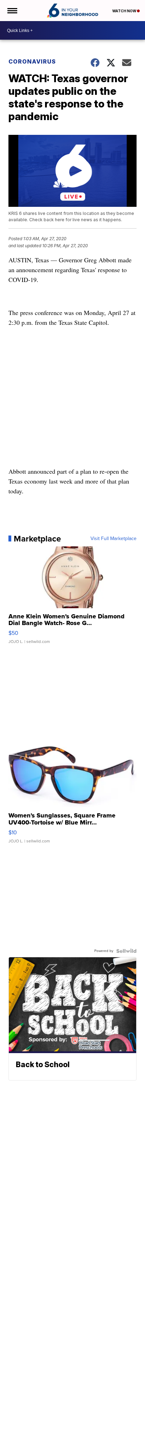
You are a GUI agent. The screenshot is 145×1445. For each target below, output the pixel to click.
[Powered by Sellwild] (126, 950)
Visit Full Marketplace (113, 538)
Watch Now (124, 11)
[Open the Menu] (11, 10)
